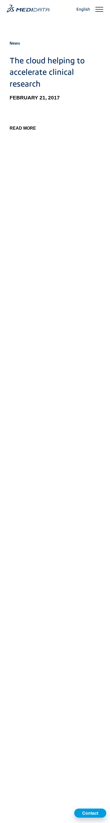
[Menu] (99, 9)
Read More (23, 128)
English (83, 9)
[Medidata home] (28, 8)
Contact (90, 813)
